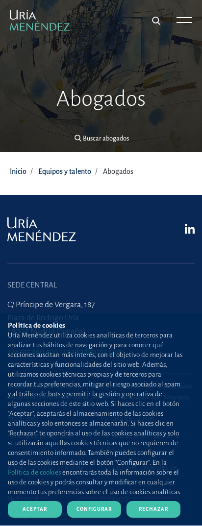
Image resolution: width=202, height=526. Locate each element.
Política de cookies (34, 472)
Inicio (18, 171)
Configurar (94, 509)
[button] (101, 138)
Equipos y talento (64, 171)
